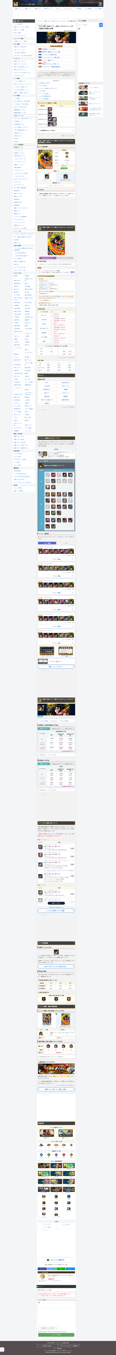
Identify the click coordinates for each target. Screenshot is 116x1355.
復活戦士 (27, 420)
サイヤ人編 (17, 295)
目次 (54, 80)
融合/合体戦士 (65, 400)
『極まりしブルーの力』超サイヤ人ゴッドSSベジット (56, 860)
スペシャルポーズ (18, 348)
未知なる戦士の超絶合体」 (64, 1032)
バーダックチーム (29, 353)
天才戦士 (16, 323)
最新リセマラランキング (20, 69)
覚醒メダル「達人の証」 (20, 442)
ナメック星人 (17, 406)
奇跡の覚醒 (17, 325)
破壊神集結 (17, 205)
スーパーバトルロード (19, 222)
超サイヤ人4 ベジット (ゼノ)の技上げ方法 (55, 966)
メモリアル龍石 (18, 453)
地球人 (26, 349)
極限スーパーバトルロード (20, 208)
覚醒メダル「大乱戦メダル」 (21, 445)
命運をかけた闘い (29, 298)
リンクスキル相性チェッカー (21, 90)
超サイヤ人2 (28, 360)
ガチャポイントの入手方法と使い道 (23, 55)
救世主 (26, 339)
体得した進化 (17, 311)
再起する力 (27, 323)
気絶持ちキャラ (18, 136)
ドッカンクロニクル (19, 176)
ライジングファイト (19, 185)
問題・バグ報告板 (18, 491)
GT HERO (16, 317)
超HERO (16, 292)
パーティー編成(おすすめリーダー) (48, 88)
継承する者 (17, 280)
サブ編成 (65, 543)
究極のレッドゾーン (19, 164)
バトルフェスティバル (19, 159)
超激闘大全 (17, 190)
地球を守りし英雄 (29, 279)
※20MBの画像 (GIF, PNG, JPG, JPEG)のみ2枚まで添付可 (52, 1331)
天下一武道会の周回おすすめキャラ (23, 237)
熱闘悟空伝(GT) (18, 202)
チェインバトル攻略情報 (20, 216)
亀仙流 (26, 325)
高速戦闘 (16, 305)
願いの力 (16, 289)
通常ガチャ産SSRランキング (21, 67)
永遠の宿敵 (17, 308)
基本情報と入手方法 (45, 83)
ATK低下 (16, 138)
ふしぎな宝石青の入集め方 (20, 256)
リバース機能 (48, 957)
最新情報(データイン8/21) (48, 49)
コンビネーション (18, 388)
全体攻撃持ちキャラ (19, 124)
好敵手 (26, 373)
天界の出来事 (17, 314)
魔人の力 (27, 345)
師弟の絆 (16, 370)
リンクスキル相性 (44, 93)
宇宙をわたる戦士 (18, 332)
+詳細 (72, 848)
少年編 (15, 379)
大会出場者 (27, 286)
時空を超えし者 (66, 382)
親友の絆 (27, 305)
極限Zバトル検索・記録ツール (21, 92)
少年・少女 (27, 379)
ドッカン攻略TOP (18, 24)
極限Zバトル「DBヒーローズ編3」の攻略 (55, 1089)
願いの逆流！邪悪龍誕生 (20, 187)
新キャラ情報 (17, 32)
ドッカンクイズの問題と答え (49, 54)
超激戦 (44, 341)
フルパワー (17, 403)
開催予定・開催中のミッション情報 (51, 52)
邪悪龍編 (16, 431)
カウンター (54, 720)
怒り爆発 (27, 357)
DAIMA (16, 276)
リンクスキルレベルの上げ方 (67, 357)
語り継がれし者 (29, 317)
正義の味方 (47, 396)
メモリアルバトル (18, 170)
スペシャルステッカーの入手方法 (22, 482)
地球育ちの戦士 (29, 289)
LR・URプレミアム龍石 (20, 459)
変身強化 (27, 397)
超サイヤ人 (44, 315)
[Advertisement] (58, 14)
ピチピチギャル (18, 428)
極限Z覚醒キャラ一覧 (19, 110)
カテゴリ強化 (44, 720)
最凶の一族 (17, 397)
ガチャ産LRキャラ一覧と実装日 (22, 101)
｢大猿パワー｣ (42, 287)
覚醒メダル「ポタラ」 (19, 436)
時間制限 (65, 396)
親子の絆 (27, 292)
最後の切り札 (47, 389)
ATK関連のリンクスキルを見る (48, 755)
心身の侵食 (17, 328)
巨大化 (26, 411)
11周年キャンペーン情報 (20, 41)
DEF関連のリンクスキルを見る (48, 790)
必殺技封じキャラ (18, 133)
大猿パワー (47, 393)
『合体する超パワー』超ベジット (51, 844)
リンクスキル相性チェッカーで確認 (55, 910)
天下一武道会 (28, 428)
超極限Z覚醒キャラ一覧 (20, 112)
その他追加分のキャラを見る (47, 130)
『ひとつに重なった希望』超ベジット (52, 852)
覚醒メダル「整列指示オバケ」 (22, 448)
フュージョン (28, 431)
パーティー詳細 (56, 559)
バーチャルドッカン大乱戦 (20, 173)
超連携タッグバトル (19, 153)
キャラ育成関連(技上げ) (46, 96)
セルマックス (17, 182)
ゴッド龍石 (17, 462)
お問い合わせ (48, 1346)
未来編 (26, 403)
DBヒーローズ (65, 386)
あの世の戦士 (17, 364)
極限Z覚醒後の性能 (47, 258)
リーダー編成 (47, 543)
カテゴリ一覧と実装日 (68, 407)
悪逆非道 (16, 354)
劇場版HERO (28, 385)
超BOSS (16, 286)
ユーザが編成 (58, 537)
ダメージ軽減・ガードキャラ (21, 127)
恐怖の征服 (27, 367)
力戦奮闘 (27, 342)
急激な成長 (17, 345)
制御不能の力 (17, 283)
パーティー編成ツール (48, 60)
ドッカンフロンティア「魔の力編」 (51, 57)
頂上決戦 (16, 240)
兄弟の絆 (27, 376)
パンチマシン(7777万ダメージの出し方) (24, 234)
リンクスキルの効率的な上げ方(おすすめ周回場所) (23, 249)
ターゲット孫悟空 (29, 363)
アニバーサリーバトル (19, 161)
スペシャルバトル (18, 150)
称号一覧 (16, 264)
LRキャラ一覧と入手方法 (20, 107)
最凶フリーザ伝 (18, 193)
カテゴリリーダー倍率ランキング (22, 72)
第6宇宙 (27, 389)
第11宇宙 (16, 342)
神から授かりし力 (44, 328)
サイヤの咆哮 (44, 337)
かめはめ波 (44, 319)
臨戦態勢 (44, 332)
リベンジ (16, 357)
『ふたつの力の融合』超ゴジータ (51, 890)
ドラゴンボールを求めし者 (29, 393)
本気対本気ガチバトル (19, 156)
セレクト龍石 (17, 456)
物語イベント (17, 242)
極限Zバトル (17, 211)
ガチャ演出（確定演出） (20, 52)
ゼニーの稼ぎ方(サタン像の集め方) (65, 1085)
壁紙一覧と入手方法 (19, 479)
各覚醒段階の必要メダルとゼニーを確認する (52, 1056)
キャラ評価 (42, 91)
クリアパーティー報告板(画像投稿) (51, 66)
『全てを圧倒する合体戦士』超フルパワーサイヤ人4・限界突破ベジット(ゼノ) (59, 871)
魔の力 (26, 283)
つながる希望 (28, 328)
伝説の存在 (27, 308)
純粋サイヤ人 (28, 406)
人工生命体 (17, 382)
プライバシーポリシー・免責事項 (69, 1346)
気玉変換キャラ (18, 121)
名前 (39, 1302)
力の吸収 (27, 336)
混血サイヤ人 (28, 425)
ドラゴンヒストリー (19, 219)
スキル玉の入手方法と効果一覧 (22, 476)
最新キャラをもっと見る (68, 135)
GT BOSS (27, 314)
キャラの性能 (43, 85)
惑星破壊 (27, 320)
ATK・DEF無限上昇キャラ (20, 130)
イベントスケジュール (19, 35)
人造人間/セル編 (18, 373)
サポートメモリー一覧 (19, 270)
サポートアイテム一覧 (19, 267)
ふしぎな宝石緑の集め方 (20, 253)
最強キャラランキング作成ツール (50, 64)
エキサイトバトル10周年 (20, 228)
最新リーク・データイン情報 (21, 27)
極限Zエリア (17, 213)
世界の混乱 (17, 302)
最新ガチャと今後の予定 (20, 47)
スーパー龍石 (17, 465)
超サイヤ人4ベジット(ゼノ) (56, 185)
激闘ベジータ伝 (18, 196)
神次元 (15, 420)
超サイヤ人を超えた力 (46, 400)
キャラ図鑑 (17, 98)
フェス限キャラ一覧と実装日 (21, 104)
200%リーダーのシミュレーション (22, 84)
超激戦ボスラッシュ (19, 225)
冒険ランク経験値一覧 (19, 261)
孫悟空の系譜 (17, 385)
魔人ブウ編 (27, 417)
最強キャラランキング (19, 61)
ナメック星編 (17, 411)
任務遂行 (47, 403)
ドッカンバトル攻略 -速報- (27, 4)
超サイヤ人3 (17, 414)
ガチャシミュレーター (19, 49)
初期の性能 (65, 258)
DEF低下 (16, 141)
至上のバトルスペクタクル (20, 179)
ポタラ (47, 382)
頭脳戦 (65, 389)
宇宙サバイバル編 (18, 424)
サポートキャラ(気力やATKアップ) (22, 118)
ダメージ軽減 (64, 720)
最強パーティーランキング (55, 666)
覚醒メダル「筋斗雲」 (19, 439)
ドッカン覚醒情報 (44, 99)
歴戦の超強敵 (17, 167)
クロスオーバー (66, 393)
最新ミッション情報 (19, 30)
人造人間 (27, 400)
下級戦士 (27, 414)
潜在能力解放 (17, 471)
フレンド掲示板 (18, 488)
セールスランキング (19, 75)
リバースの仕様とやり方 (20, 473)
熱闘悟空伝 (17, 199)
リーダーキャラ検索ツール (20, 87)
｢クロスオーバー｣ (43, 283)
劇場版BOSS (17, 409)
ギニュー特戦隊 (29, 409)
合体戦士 (44, 324)
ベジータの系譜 (29, 382)
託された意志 (28, 302)
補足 (73, 272)
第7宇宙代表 (17, 400)
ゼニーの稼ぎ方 (18, 258)
